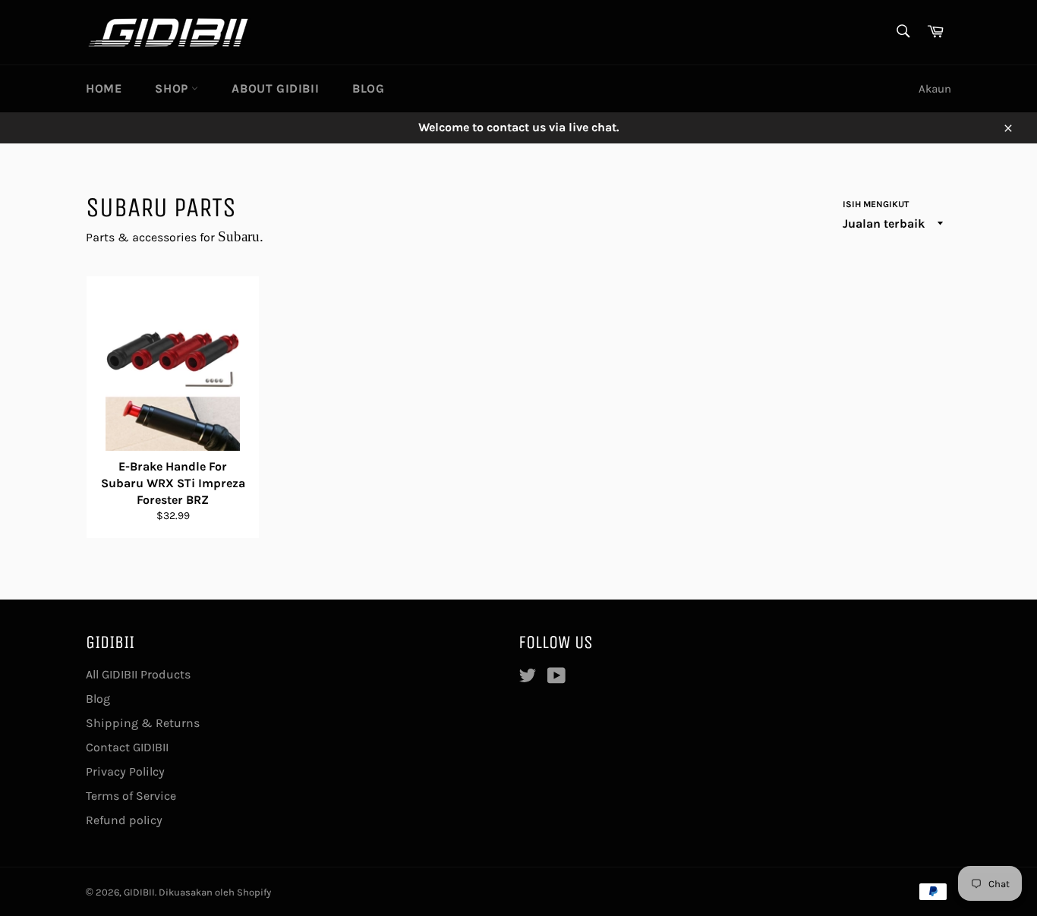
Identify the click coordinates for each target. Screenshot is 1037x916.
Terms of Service (131, 796)
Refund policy (124, 820)
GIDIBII (139, 892)
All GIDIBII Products (138, 674)
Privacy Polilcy (125, 771)
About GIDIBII (275, 88)
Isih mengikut (876, 204)
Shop (173, 88)
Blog (368, 88)
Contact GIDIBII (127, 747)
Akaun (935, 89)
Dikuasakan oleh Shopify (215, 892)
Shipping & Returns (143, 723)
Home (103, 88)
